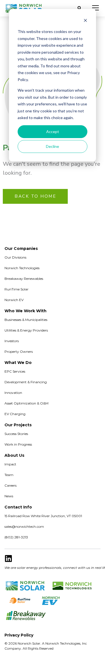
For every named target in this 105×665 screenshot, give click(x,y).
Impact (10, 464)
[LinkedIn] (8, 558)
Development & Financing (25, 382)
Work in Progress (18, 444)
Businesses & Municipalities (25, 320)
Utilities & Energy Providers (26, 330)
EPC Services (14, 371)
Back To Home (35, 196)
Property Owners (18, 351)
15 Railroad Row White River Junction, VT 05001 (43, 516)
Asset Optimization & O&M (26, 403)
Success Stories (16, 434)
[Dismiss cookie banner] (85, 21)
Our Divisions (15, 257)
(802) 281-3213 (16, 537)
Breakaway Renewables (23, 278)
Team (8, 475)
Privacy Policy (18, 635)
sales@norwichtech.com (24, 526)
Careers (10, 485)
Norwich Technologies (21, 268)
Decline (52, 146)
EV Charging (14, 414)
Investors (11, 341)
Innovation (13, 393)
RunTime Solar (16, 289)
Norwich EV (14, 300)
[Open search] (79, 8)
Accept (52, 131)
